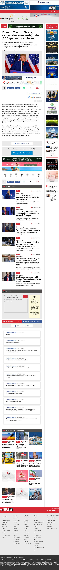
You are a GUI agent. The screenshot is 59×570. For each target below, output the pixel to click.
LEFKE (15, 526)
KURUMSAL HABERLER (53, 516)
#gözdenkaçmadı (6, 520)
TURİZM (36, 526)
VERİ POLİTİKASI (51, 520)
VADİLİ (25, 531)
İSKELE (15, 522)
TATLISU (26, 529)
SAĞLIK (36, 520)
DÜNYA (4, 26)
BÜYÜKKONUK (17, 539)
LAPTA (25, 524)
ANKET (3, 533)
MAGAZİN (36, 546)
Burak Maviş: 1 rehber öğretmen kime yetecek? (54, 192)
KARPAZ (16, 529)
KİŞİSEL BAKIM (37, 531)
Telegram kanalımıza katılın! (22, 153)
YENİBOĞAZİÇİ (27, 543)
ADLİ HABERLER (6, 531)
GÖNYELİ (16, 531)
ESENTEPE (26, 522)
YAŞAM (36, 550)
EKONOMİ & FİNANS (39, 522)
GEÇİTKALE (26, 533)
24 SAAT (36, 516)
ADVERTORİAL (37, 539)
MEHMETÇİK (16, 541)
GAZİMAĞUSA (17, 520)
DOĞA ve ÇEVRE (38, 543)
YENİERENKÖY (17, 543)
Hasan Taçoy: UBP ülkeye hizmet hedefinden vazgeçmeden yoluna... (53, 197)
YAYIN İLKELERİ (51, 522)
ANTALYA (4, 537)
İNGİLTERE (4, 526)
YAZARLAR (4, 518)
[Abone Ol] (34, 97)
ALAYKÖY (16, 535)
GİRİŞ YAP (25, 296)
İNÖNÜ (25, 539)
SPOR (35, 533)
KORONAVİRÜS (37, 535)
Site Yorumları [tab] (9, 321)
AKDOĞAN (26, 526)
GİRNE (15, 516)
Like (11, 88)
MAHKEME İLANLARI (39, 548)
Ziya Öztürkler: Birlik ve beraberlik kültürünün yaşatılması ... (53, 153)
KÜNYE (49, 524)
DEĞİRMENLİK (17, 537)
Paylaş (17, 88)
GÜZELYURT (16, 524)
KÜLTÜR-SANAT (38, 524)
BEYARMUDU (27, 537)
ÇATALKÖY (26, 518)
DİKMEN (26, 520)
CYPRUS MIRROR (6, 535)
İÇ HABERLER (5, 522)
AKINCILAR (16, 533)
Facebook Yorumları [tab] (29, 321)
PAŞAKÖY (26, 535)
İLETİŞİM (49, 526)
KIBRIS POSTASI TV (52, 529)
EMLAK (36, 529)
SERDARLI (26, 541)
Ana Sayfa (4, 516)
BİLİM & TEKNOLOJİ (38, 541)
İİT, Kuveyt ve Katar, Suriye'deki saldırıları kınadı (54, 147)
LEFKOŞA (16, 518)
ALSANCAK (26, 516)
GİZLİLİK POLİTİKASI (52, 518)
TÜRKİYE (4, 524)
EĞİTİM (35, 518)
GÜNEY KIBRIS (37, 537)
